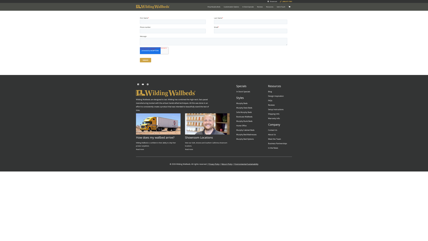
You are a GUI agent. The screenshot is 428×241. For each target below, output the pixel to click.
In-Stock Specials (248, 7)
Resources (269, 7)
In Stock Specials (243, 91)
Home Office (241, 125)
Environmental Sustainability (246, 164)
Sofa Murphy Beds (244, 112)
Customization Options (231, 7)
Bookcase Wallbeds (244, 116)
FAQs (270, 100)
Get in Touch (281, 7)
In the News (273, 148)
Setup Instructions (276, 109)
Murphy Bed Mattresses (246, 134)
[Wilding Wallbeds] (152, 7)
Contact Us (272, 130)
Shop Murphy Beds (213, 7)
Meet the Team (274, 139)
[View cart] (289, 7)
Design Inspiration (276, 96)
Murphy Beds (242, 103)
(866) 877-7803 (286, 1)
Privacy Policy (214, 164)
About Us (272, 134)
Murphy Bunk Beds (244, 121)
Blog (270, 91)
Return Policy (227, 164)
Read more (140, 149)
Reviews (260, 7)
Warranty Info (274, 118)
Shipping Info (273, 114)
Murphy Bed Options (245, 139)
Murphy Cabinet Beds (245, 130)
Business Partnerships (277, 143)
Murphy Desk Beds (244, 108)
